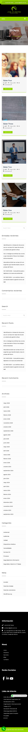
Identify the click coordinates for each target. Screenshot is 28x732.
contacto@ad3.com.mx (20, 2)
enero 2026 (7, 419)
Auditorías (6, 536)
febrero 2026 (7, 415)
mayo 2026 (7, 403)
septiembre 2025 (8, 431)
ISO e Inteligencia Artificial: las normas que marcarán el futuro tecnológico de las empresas (14, 256)
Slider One (7, 210)
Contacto (6, 659)
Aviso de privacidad (9, 697)
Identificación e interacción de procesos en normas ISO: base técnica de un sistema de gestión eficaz (14, 247)
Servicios (6, 655)
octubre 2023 (7, 510)
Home (8, 36)
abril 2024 (6, 486)
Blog (5, 657)
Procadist (6, 715)
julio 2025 (6, 439)
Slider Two (7, 167)
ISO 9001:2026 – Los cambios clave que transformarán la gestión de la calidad (14, 280)
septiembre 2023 (8, 514)
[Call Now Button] (4, 729)
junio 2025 (6, 442)
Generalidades (8, 548)
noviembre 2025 (8, 423)
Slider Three (8, 124)
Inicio (5, 650)
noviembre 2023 (8, 506)
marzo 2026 (7, 411)
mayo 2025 (7, 446)
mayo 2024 (7, 482)
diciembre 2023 (8, 502)
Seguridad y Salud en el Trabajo (12, 564)
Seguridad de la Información (11, 560)
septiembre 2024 (8, 470)
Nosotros (6, 652)
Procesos (6, 556)
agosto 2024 (7, 474)
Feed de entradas (8, 586)
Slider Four (7, 80)
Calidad (6, 540)
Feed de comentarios (9, 590)
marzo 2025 (7, 454)
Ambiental (6, 532)
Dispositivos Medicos (10, 544)
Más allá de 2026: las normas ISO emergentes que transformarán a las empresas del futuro (14, 265)
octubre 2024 (7, 466)
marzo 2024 (7, 490)
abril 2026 (6, 407)
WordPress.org (8, 594)
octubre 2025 (7, 427)
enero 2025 (7, 462)
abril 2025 (6, 450)
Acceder (6, 582)
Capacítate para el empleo (11, 713)
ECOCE (6, 718)
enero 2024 (7, 498)
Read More (8, 88)
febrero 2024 (7, 494)
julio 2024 (6, 478)
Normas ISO (7, 552)
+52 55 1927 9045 (9, 2)
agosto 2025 (7, 435)
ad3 (6, 82)
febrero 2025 (7, 458)
